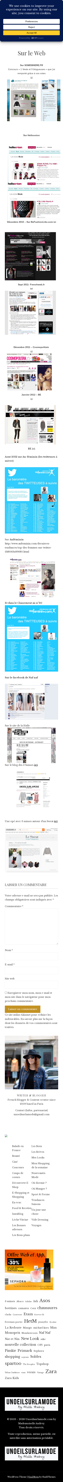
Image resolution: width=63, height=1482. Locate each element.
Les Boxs (37, 1146)
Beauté (16, 1155)
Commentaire (14, 906)
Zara (51, 1371)
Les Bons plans (21, 1235)
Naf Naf (44, 1333)
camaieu (23, 1308)
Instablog (17, 1213)
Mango (27, 1327)
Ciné (15, 1161)
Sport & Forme (41, 1194)
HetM (30, 1321)
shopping (12, 1357)
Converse (17, 1314)
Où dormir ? (39, 1182)
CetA (33, 1308)
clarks (8, 1314)
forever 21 (39, 1314)
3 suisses (10, 1301)
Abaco (20, 1301)
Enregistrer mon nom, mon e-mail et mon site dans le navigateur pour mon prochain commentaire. (28, 996)
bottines (11, 1308)
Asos (44, 1300)
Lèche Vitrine (20, 1219)
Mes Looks (38, 1157)
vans (23, 1372)
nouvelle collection (20, 1345)
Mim (53, 1327)
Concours (18, 1167)
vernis (31, 1372)
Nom (9, 950)
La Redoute (13, 1327)
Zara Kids (12, 1378)
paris (47, 1344)
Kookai (53, 1322)
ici (54, 222)
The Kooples (29, 1364)
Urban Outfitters (12, 1373)
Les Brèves (38, 1151)
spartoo (13, 1363)
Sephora (39, 1350)
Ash (35, 1301)
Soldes (35, 1356)
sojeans (25, 1357)
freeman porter (14, 1322)
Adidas (28, 1301)
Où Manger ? (39, 1188)
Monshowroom (29, 1333)
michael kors (41, 1327)
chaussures (47, 1308)
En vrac (16, 1202)
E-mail (10, 964)
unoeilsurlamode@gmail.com (31, 1114)
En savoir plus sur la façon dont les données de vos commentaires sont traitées (31, 1023)
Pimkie (10, 1351)
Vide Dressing (40, 1219)
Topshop (42, 1364)
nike (43, 1339)
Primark (25, 1350)
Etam (28, 1314)
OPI (39, 1344)
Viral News (33, 1477)
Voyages (36, 1225)
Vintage (40, 1373)
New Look (30, 1338)
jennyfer (43, 1322)
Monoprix (12, 1333)
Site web (10, 978)
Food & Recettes (22, 1208)
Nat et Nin (12, 1339)
